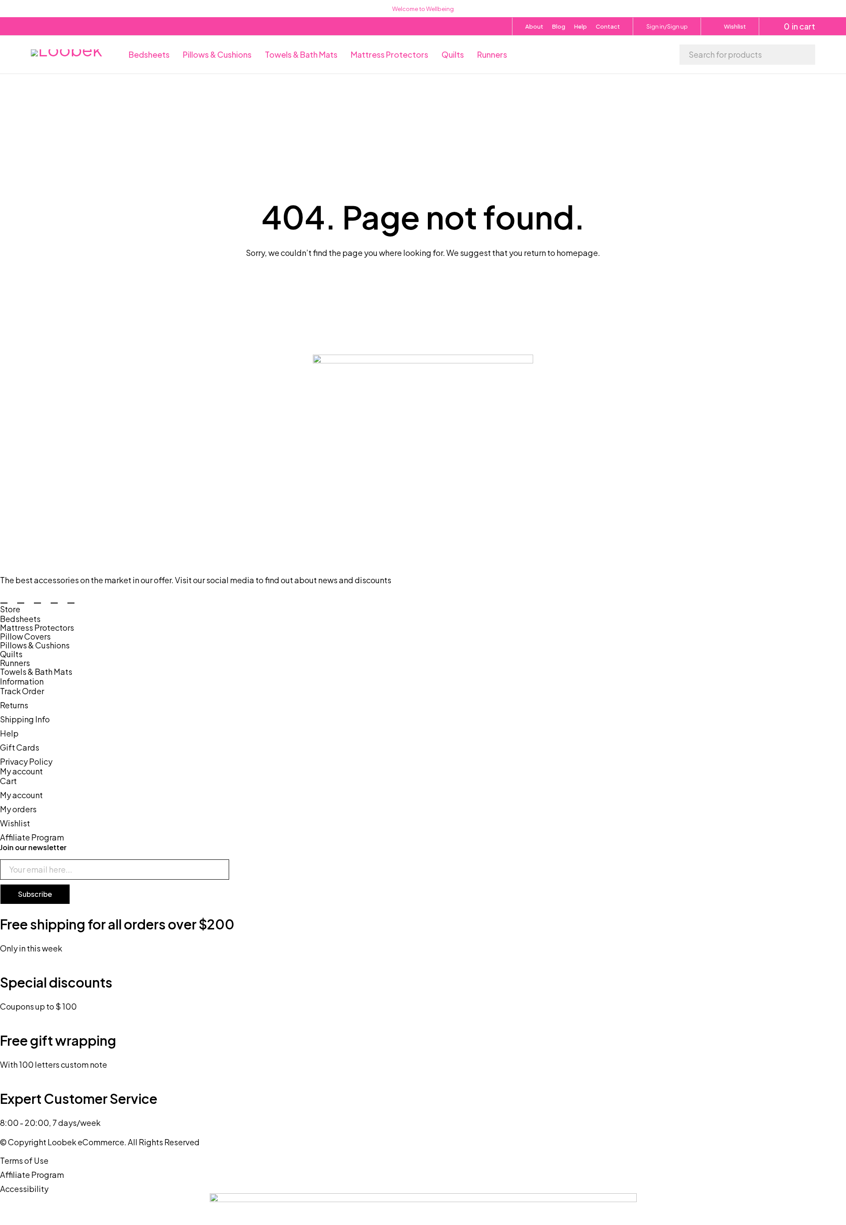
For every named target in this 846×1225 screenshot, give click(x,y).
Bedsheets (20, 618)
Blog (558, 26)
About (534, 26)
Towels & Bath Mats (36, 671)
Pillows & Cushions (35, 645)
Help (580, 26)
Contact (608, 26)
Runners (15, 663)
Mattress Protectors (37, 627)
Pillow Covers (25, 636)
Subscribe (35, 894)
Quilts (11, 654)
